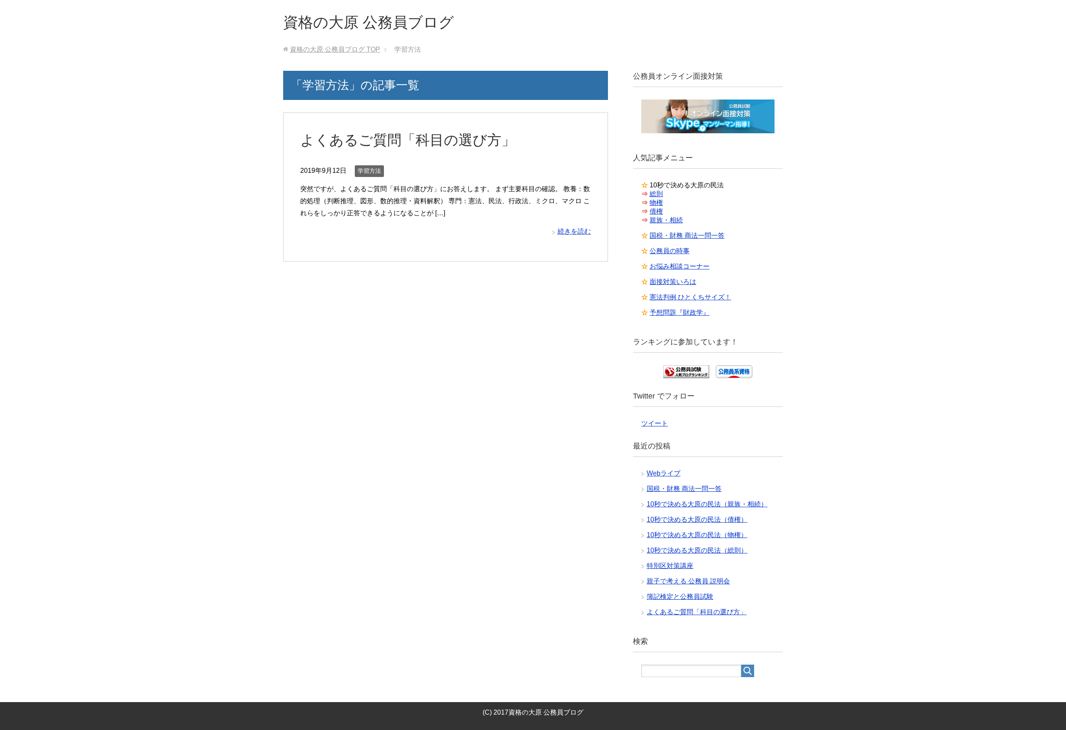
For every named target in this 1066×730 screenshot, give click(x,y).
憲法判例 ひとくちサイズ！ (690, 297)
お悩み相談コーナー (680, 266)
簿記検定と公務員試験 (680, 596)
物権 (656, 202)
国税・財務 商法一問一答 (687, 235)
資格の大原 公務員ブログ (368, 22)
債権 (656, 211)
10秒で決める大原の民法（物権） (697, 534)
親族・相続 (666, 220)
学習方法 (369, 170)
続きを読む (574, 231)
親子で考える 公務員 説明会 (688, 581)
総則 (656, 193)
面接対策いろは (673, 281)
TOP (335, 49)
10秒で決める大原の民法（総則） (697, 550)
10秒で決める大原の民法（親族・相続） (707, 504)
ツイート (654, 423)
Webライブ (663, 473)
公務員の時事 (670, 250)
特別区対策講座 (670, 565)
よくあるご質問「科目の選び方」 (408, 140)
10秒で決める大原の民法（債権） (697, 519)
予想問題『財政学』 (680, 312)
